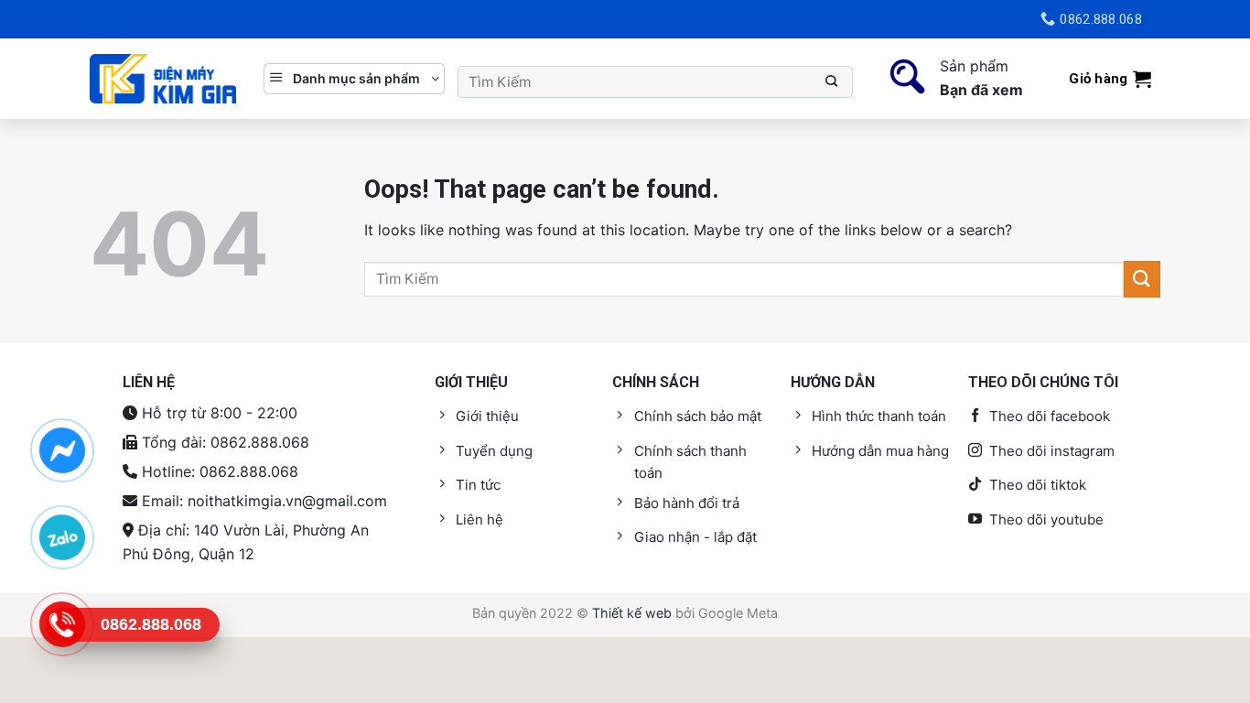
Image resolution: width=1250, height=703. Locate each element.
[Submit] (832, 82)
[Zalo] (61, 537)
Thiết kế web (632, 613)
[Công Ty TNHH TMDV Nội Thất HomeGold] (163, 79)
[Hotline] (61, 624)
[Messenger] (61, 450)
